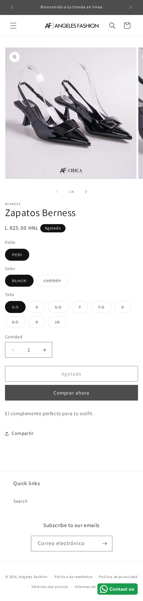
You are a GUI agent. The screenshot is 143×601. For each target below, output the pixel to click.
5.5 (19, 308)
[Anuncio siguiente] (130, 7)
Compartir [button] (23, 433)
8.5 (19, 323)
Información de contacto (96, 586)
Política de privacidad (118, 576)
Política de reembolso (74, 576)
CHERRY (56, 282)
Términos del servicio (50, 586)
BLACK (23, 282)
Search (20, 501)
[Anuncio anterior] (12, 7)
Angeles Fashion (33, 576)
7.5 (104, 308)
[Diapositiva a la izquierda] (57, 191)
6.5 (62, 308)
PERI (20, 256)
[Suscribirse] (104, 543)
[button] (13, 25)
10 (61, 323)
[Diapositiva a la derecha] (86, 191)
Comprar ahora (71, 393)
